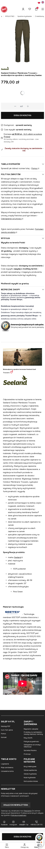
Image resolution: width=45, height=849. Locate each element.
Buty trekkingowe (30, 767)
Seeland (17, 557)
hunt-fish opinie (7, 730)
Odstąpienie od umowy (11, 219)
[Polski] (39, 2)
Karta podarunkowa (31, 781)
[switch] (39, 845)
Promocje (27, 754)
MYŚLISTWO (9, 16)
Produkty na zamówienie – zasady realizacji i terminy (33, 733)
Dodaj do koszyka (22, 115)
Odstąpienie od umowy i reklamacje (32, 746)
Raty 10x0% (28, 738)
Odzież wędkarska (30, 770)
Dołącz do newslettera (16, 805)
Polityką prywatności (18, 815)
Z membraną (39, 16)
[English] (43, 2)
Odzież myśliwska (30, 774)
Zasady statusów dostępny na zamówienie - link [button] (24, 149)
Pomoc (34, 168)
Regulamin (28, 811)
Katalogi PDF (5, 726)
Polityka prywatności (31, 742)
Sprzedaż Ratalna (30, 750)
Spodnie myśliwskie (25, 16)
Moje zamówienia (7, 768)
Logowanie (5, 764)
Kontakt (3, 737)
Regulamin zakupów (31, 729)
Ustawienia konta (7, 771)
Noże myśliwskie (30, 778)
